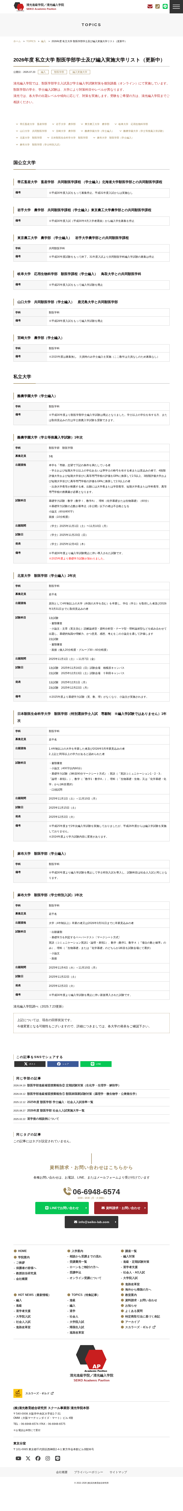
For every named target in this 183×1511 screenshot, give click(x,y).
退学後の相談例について (43, 1118)
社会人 (74, 1316)
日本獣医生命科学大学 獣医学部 (69, 137)
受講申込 (75, 1272)
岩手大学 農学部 (65, 124)
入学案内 (77, 1251)
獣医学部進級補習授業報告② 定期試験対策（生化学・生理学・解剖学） (74, 1085)
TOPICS (30, 41)
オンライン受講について (86, 1278)
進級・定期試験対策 (136, 1261)
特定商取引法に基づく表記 (142, 1316)
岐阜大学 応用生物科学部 (133, 124)
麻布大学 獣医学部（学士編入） (115, 137)
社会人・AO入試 (134, 1272)
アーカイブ (132, 1321)
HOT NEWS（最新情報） (34, 1295)
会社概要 (22, 1279)
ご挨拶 (20, 1262)
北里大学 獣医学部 (30, 137)
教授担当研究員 (26, 1273)
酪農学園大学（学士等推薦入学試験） (144, 131)
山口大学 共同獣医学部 (33, 131)
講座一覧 (131, 1251)
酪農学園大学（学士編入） (99, 131)
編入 (43, 41)
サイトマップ (118, 1472)
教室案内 (131, 1295)
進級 (19, 1305)
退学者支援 (130, 1267)
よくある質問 (134, 1311)
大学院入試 (130, 1278)
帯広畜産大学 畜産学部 (33, 124)
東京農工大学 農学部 (96, 124)
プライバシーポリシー (88, 1472)
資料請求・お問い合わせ (123, 1208)
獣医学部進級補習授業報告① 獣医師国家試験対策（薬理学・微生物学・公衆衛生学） (82, 1093)
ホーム (17, 41)
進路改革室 (132, 1284)
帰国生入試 (77, 1327)
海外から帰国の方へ (138, 1289)
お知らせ (131, 1305)
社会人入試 (23, 1321)
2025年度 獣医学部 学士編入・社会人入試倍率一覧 (60, 1102)
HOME (22, 1251)
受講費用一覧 (78, 1261)
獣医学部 (59, 72)
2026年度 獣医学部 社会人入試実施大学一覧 (56, 1110)
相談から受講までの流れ (86, 1256)
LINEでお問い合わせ (64, 1208)
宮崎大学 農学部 (65, 131)
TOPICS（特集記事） (86, 1295)
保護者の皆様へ (26, 1268)
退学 (72, 1311)
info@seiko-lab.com (94, 1222)
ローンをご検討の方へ (84, 1267)
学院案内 (24, 1257)
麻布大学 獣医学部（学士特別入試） (40, 144)
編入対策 (129, 1256)
